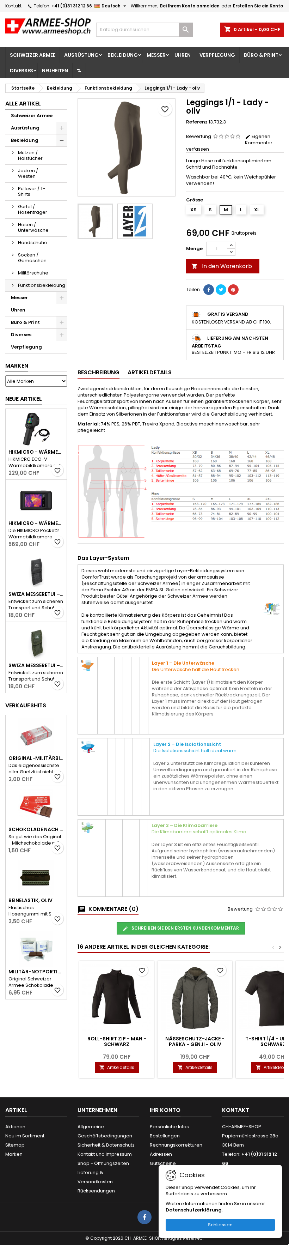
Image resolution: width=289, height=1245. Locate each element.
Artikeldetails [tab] (150, 372)
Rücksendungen (96, 1190)
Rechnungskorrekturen (176, 1145)
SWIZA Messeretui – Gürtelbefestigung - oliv (36, 665)
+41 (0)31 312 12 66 (71, 6)
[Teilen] (208, 289)
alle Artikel (23, 103)
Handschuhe (32, 242)
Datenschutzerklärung (194, 1210)
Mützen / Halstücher (30, 155)
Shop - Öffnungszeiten (103, 1163)
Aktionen (15, 1126)
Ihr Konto (165, 1110)
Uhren (182, 55)
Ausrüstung (81, 55)
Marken (16, 366)
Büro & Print (261, 55)
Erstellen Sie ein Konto (258, 6)
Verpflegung (217, 55)
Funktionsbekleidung (41, 285)
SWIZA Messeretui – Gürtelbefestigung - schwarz (36, 594)
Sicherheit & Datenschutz (106, 1145)
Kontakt (13, 6)
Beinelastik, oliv (30, 900)
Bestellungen (165, 1135)
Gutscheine (163, 1163)
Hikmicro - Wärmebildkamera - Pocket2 (36, 523)
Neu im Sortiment (24, 1135)
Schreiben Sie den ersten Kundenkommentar (184, 928)
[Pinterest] (233, 289)
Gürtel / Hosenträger (32, 209)
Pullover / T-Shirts (31, 191)
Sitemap (15, 1145)
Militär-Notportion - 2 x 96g (36, 971)
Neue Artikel (23, 399)
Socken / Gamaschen (32, 258)
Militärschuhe (33, 273)
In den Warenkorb (221, 266)
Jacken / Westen (28, 173)
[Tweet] (221, 289)
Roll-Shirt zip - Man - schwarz (116, 1041)
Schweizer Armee (32, 55)
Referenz (197, 122)
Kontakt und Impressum (105, 1154)
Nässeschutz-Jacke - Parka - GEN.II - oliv (195, 1041)
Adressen (161, 1154)
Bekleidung (122, 55)
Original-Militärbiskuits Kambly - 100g (36, 758)
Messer (156, 55)
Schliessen (220, 1224)
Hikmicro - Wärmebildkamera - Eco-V (36, 452)
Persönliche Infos (169, 1126)
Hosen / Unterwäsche (33, 227)
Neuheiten (55, 70)
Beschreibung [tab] (98, 372)
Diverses (21, 70)
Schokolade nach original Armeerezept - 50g (36, 829)
